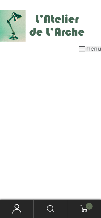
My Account (17, 209)
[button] (90, 49)
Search (50, 209)
